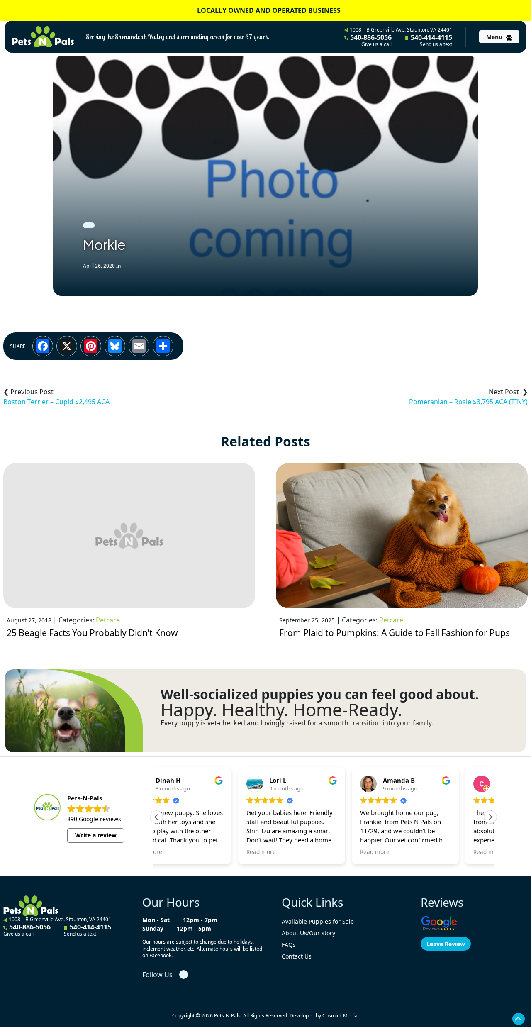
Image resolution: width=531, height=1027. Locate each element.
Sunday (152, 928)
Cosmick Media (340, 1015)
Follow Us (157, 974)
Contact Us (297, 956)
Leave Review (445, 944)
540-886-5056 (370, 40)
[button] (490, 817)
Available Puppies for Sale (318, 921)
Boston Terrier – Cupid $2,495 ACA (56, 401)
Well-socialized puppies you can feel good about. (320, 694)
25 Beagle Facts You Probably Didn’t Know (92, 633)
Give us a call (376, 44)
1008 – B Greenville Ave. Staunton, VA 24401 (400, 29)
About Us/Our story (308, 933)
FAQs (289, 945)
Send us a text (436, 44)
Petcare (108, 619)
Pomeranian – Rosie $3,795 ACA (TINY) (468, 401)
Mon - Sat (156, 920)
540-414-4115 (430, 40)
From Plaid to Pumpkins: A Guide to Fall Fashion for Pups (394, 633)
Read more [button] (179, 852)
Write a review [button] (96, 835)
